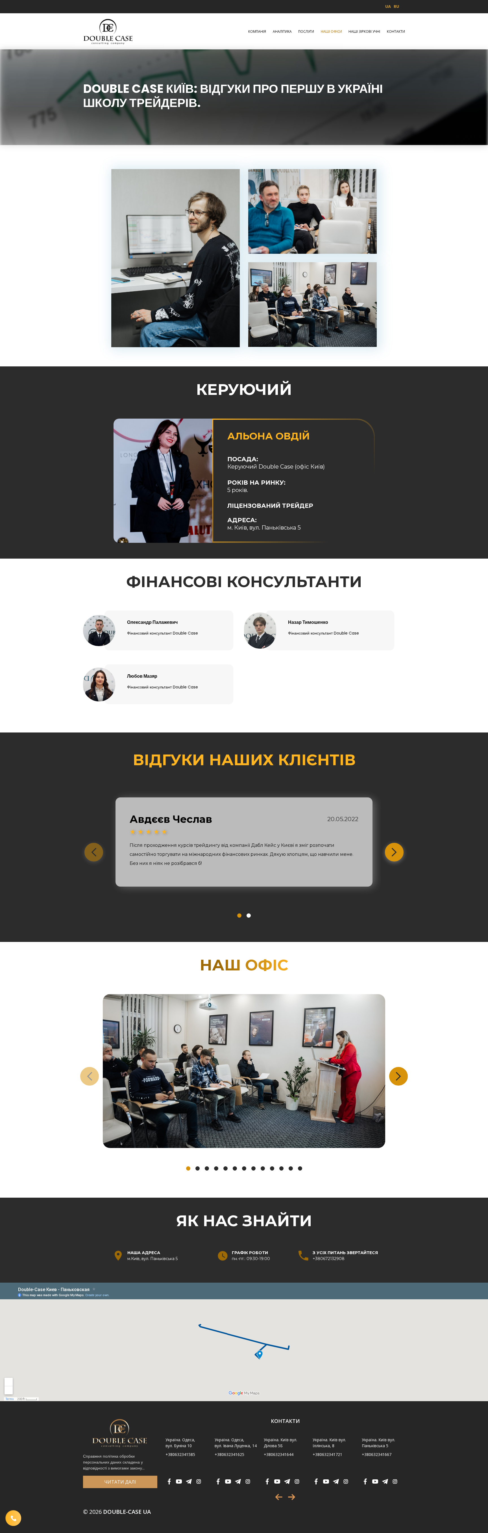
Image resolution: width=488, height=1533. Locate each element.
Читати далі (120, 1482)
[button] (239, 915)
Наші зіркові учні (364, 31)
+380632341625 (229, 1454)
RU (396, 6)
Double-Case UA (117, 1511)
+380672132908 (329, 1258)
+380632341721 (327, 1454)
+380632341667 (376, 1454)
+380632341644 (278, 1454)
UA (388, 6)
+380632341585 (180, 1454)
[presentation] (93, 852)
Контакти (396, 31)
